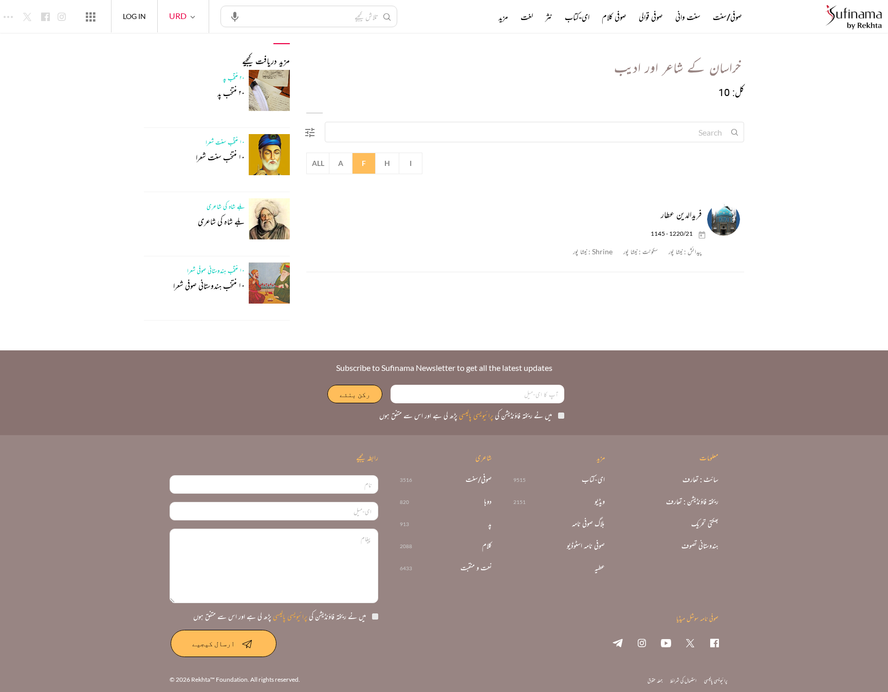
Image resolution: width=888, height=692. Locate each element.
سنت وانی (687, 17)
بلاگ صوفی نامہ (588, 523)
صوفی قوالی (651, 17)
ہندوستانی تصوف (699, 545)
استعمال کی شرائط (683, 680)
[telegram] (617, 642)
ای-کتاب (577, 17)
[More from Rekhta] (90, 16)
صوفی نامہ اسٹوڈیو (586, 545)
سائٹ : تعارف (700, 479)
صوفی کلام (614, 17)
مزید (503, 17)
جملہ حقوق (654, 680)
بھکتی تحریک (704, 523)
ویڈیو (600, 501)
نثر (548, 17)
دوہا (488, 501)
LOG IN (134, 16)
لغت (527, 17)
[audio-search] (234, 16)
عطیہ (600, 568)
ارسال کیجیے (213, 643)
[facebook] (714, 642)
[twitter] (690, 642)
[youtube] (666, 642)
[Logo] (853, 17)
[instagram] (642, 642)
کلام (487, 545)
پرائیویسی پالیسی (475, 415)
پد (490, 523)
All (318, 163)
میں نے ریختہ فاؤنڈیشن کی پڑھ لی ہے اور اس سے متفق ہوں (465, 415)
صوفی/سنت (727, 17)
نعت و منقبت (476, 568)
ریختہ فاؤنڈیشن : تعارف (692, 501)
